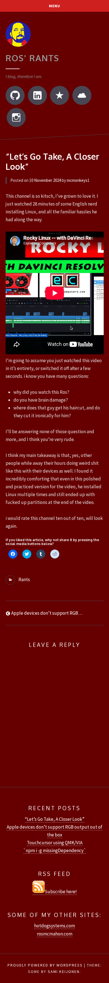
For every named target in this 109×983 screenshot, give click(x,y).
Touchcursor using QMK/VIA (54, 843)
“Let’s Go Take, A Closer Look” (54, 819)
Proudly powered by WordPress (45, 965)
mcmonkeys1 (78, 180)
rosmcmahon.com (54, 934)
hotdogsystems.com (54, 926)
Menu (54, 5)
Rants (24, 579)
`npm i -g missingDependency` (54, 850)
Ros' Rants (32, 58)
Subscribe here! (61, 891)
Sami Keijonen (64, 971)
